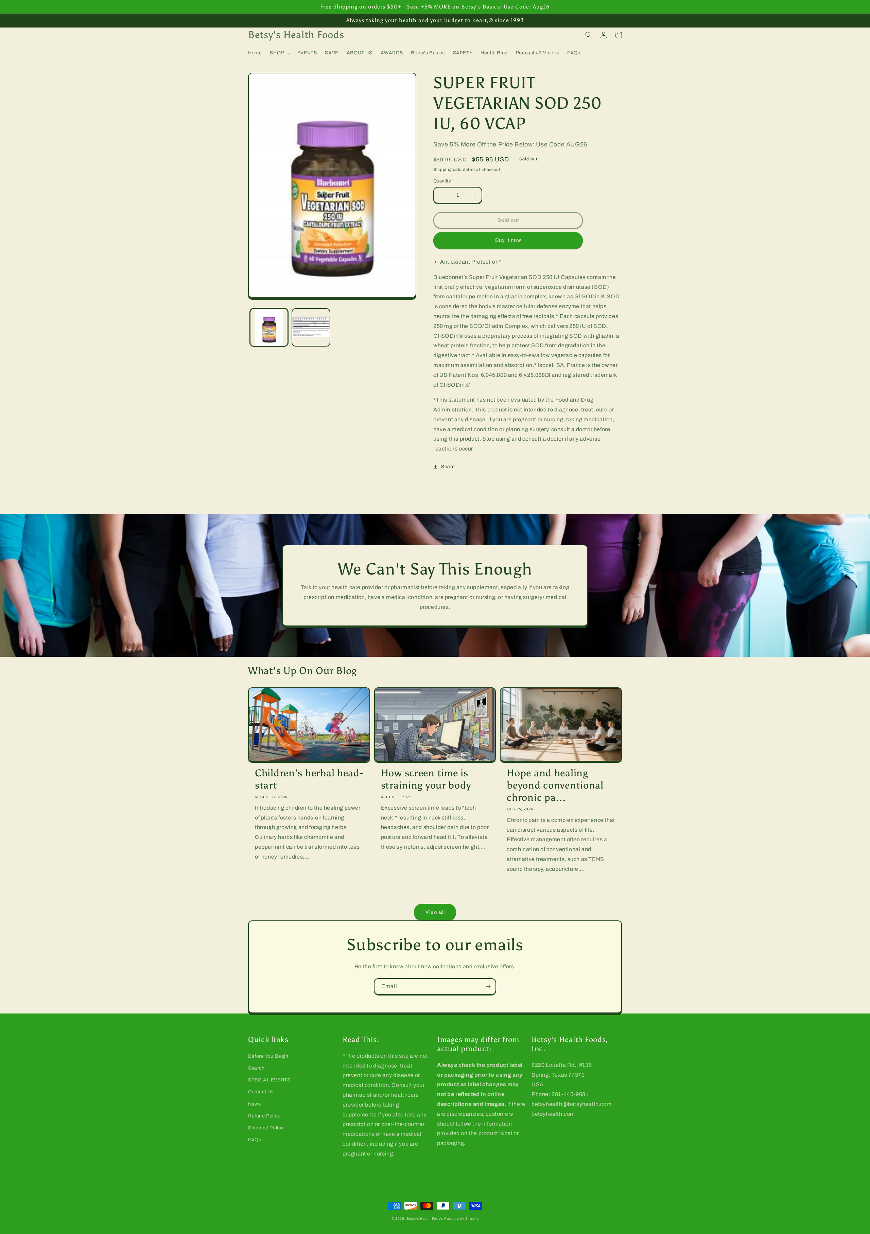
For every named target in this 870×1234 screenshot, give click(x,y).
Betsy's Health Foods (424, 1218)
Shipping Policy (265, 1127)
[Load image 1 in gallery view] (269, 327)
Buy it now (508, 240)
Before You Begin (268, 1056)
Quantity (442, 181)
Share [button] (448, 466)
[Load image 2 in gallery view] (311, 327)
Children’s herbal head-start (309, 779)
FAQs (254, 1139)
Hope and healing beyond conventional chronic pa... (555, 785)
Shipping (442, 169)
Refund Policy (264, 1115)
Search (256, 1068)
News (254, 1104)
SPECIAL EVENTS (269, 1079)
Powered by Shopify (461, 1218)
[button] (279, 53)
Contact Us (261, 1091)
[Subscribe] (488, 986)
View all (435, 912)
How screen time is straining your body (426, 779)
